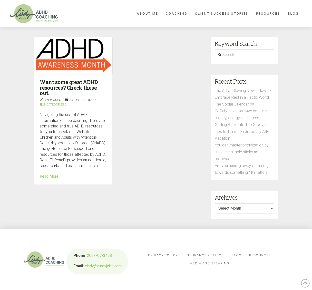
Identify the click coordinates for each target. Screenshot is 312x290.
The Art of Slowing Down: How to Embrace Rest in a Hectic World (243, 94)
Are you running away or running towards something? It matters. (242, 169)
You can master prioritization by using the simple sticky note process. (242, 152)
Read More (49, 176)
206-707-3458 (99, 255)
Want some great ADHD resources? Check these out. (69, 88)
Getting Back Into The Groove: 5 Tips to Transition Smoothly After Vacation (243, 131)
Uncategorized (54, 104)
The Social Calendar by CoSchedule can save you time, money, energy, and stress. (242, 111)
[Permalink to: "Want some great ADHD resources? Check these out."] (73, 55)
